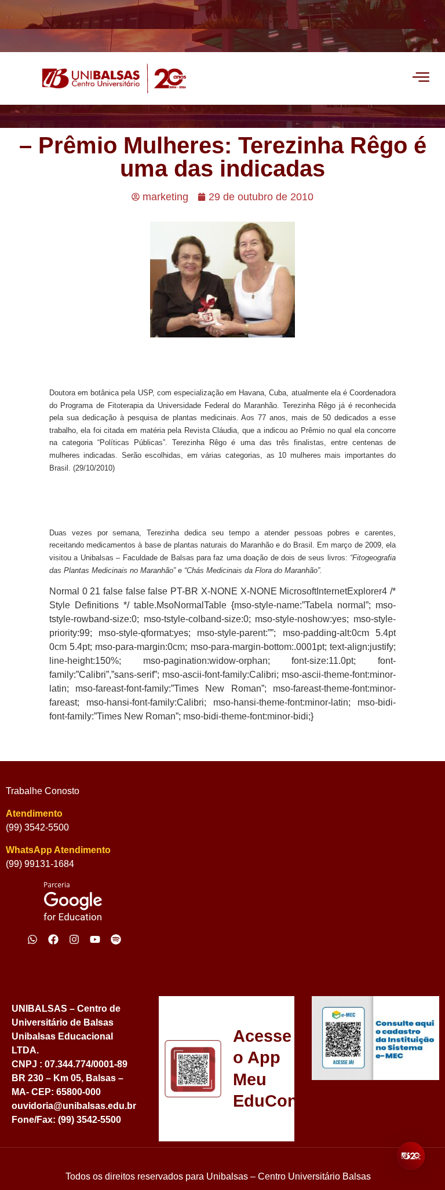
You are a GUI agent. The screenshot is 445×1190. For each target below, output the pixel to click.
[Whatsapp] (32, 939)
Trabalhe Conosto (42, 791)
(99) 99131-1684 (40, 864)
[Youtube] (95, 939)
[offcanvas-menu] (420, 78)
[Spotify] (115, 939)
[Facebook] (53, 939)
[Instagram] (74, 939)
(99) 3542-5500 (37, 827)
